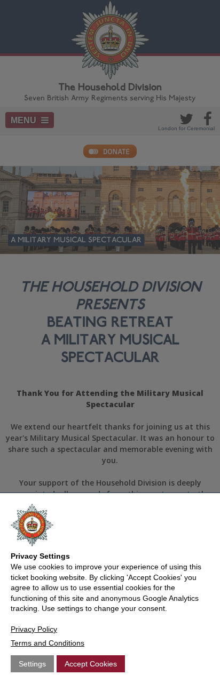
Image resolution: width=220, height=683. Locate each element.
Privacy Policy (34, 629)
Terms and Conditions (47, 643)
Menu (24, 120)
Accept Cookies (91, 664)
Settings (32, 664)
